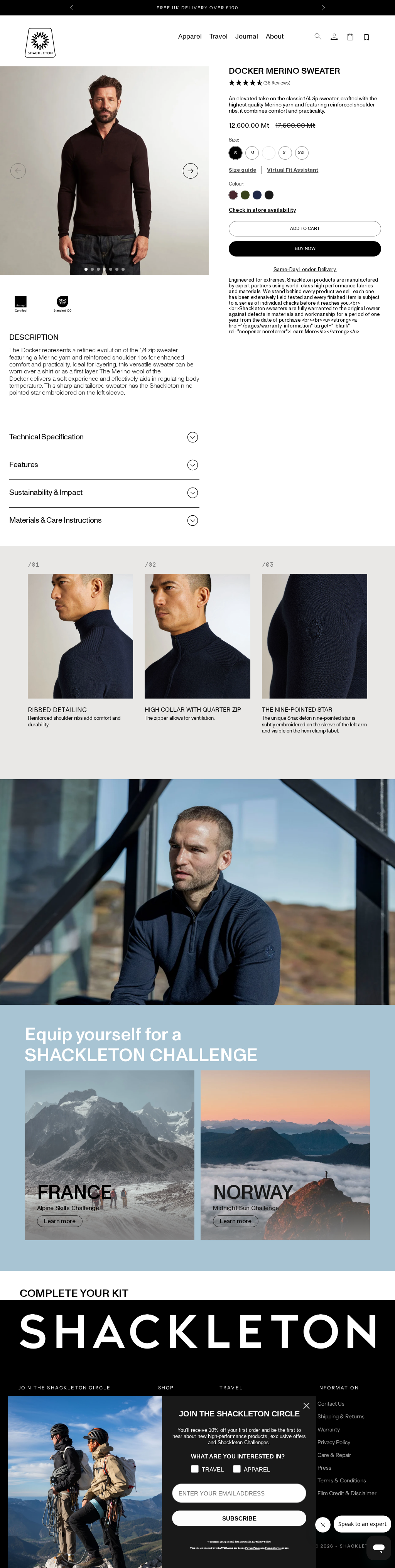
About (275, 36)
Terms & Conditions (341, 1480)
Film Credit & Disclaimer (346, 1493)
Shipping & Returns (341, 1416)
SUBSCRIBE (239, 1518)
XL (285, 152)
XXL (302, 152)
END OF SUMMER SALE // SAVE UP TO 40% (197, 9)
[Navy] (257, 195)
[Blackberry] (233, 195)
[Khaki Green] (245, 195)
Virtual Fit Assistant (292, 170)
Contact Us (330, 1403)
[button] (259, 83)
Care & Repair (334, 1455)
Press (324, 1467)
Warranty (328, 1429)
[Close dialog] (306, 1406)
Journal (246, 36)
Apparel (190, 36)
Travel (218, 36)
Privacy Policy (333, 1442)
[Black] (269, 195)
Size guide (242, 170)
